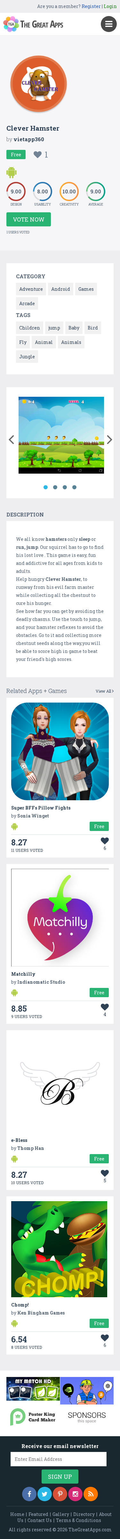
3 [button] (65, 487)
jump (54, 328)
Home (17, 1514)
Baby (73, 328)
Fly (23, 342)
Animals (71, 342)
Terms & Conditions (78, 1520)
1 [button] (46, 487)
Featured (38, 1514)
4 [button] (74, 487)
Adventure (31, 289)
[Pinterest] (60, 1494)
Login (110, 6)
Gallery (60, 1514)
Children (29, 328)
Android (60, 289)
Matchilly (23, 974)
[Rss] (91, 1494)
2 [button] (55, 487)
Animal (44, 342)
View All (104, 691)
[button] (11, 438)
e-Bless (19, 1140)
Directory (84, 1514)
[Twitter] (44, 1494)
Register (91, 6)
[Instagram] (75, 1494)
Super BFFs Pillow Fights (40, 808)
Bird (93, 328)
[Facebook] (29, 1494)
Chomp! (20, 1305)
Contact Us (40, 1520)
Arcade (27, 303)
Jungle (27, 357)
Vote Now (28, 219)
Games (86, 289)
